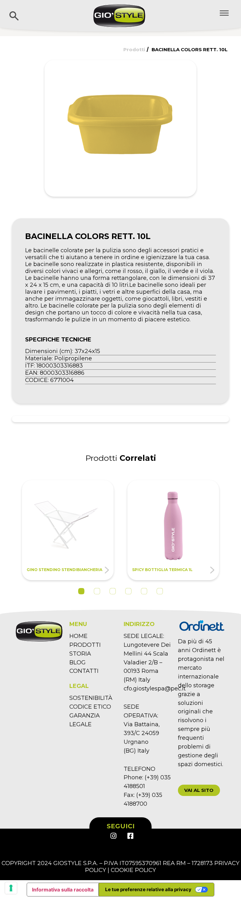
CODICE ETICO (90, 706)
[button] (199, 790)
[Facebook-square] (129, 835)
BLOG (77, 662)
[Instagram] (113, 835)
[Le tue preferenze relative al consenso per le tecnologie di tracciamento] (11, 888)
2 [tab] (97, 591)
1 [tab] (81, 591)
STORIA (80, 653)
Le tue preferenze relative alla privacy (148, 889)
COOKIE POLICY (133, 870)
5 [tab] (144, 591)
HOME (78, 636)
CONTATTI (84, 670)
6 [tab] (160, 591)
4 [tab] (128, 591)
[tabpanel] (67, 530)
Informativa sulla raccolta (63, 889)
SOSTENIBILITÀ (90, 698)
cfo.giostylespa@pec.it (155, 688)
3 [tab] (113, 591)
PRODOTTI (85, 644)
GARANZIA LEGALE (84, 720)
